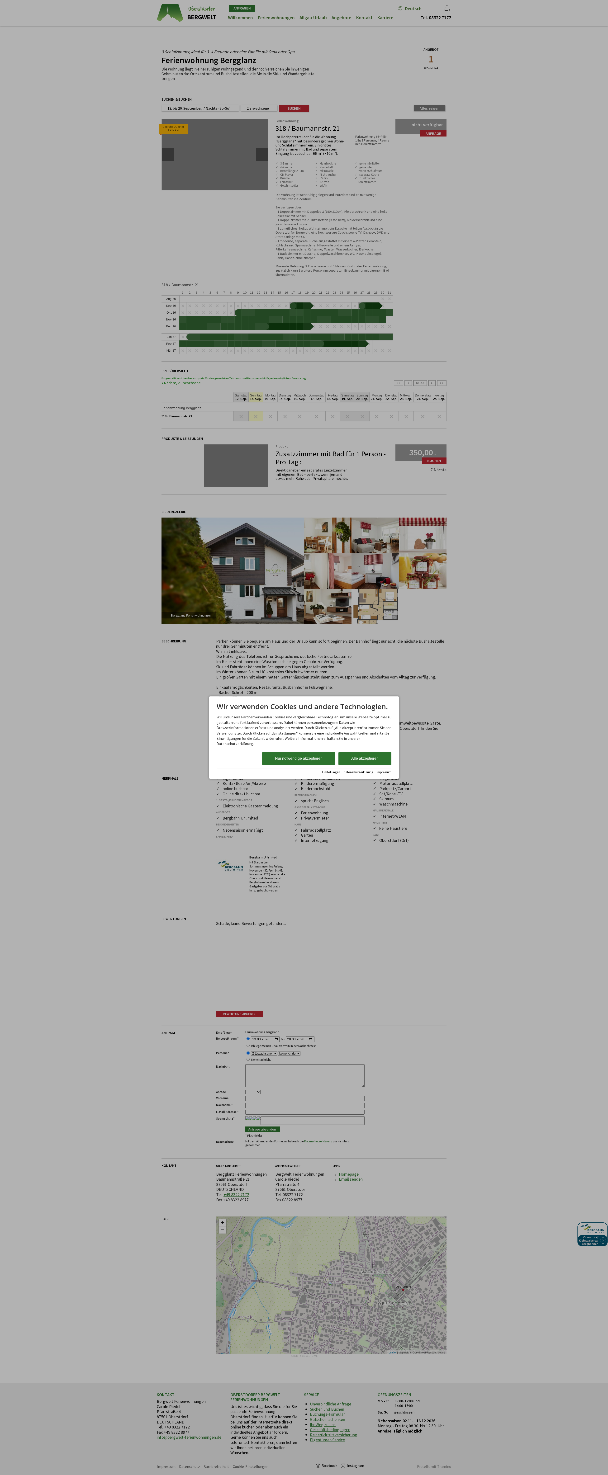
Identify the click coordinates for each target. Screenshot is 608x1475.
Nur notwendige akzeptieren (299, 758)
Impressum (384, 772)
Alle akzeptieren (365, 758)
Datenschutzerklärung (358, 772)
